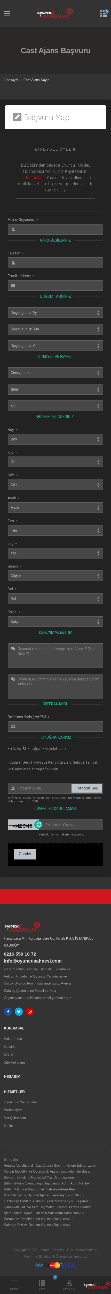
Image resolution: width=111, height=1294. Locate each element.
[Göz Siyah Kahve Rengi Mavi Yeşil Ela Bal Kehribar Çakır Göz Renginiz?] (55, 484)
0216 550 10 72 (20, 954)
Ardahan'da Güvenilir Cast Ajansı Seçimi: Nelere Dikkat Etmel (50, 1165)
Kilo (12, 452)
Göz (13, 475)
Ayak (14, 498)
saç (12, 543)
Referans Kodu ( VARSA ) (28, 717)
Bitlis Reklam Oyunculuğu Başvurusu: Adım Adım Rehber (47, 1183)
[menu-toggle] (7, 14)
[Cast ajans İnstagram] (30, 1012)
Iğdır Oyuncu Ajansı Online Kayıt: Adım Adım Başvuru (44, 1213)
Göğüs (15, 566)
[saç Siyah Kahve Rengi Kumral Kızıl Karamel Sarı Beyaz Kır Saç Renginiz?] (55, 553)
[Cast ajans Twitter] (19, 1012)
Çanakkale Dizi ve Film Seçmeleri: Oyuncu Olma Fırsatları (48, 1207)
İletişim (9, 1047)
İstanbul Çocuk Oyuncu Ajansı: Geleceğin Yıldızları (42, 1195)
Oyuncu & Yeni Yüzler (20, 1102)
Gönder (25, 853)
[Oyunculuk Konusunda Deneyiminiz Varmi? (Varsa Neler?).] (55, 655)
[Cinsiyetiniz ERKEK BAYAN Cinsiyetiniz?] (55, 372)
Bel (12, 589)
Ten (13, 521)
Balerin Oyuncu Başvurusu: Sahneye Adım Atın (39, 1189)
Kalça (14, 612)
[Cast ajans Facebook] (8, 1012)
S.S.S (8, 1054)
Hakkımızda (13, 1039)
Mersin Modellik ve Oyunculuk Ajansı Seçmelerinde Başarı (48, 1171)
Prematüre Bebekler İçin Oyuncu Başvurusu (37, 1219)
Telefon (16, 253)
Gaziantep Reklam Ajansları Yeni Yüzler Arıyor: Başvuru (46, 1201)
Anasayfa (11, 80)
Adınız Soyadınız (23, 220)
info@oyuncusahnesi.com (33, 961)
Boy (13, 430)
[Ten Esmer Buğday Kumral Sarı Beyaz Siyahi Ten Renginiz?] (55, 530)
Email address (21, 276)
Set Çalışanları (15, 1118)
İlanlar (8, 1126)
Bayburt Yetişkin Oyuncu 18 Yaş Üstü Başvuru (39, 1177)
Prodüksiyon (13, 1110)
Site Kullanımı (14, 1062)
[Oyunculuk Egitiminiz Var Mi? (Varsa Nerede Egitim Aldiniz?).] (55, 686)
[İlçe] (55, 405)
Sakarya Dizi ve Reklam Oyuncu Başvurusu (37, 1225)
